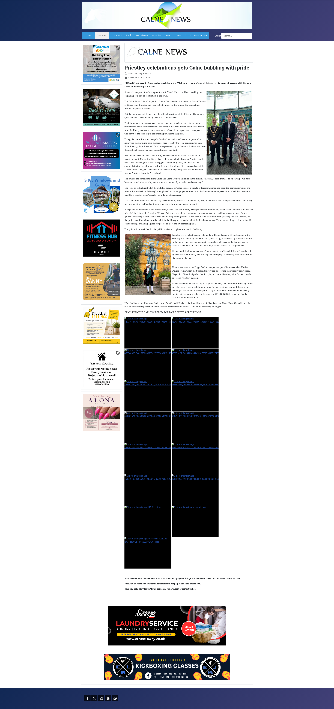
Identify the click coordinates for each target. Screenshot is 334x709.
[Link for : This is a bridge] (101, 150)
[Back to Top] (329, 704)
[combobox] (236, 36)
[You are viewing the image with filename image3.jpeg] (195, 521)
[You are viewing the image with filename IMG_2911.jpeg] (147, 521)
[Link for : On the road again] (101, 107)
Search (218, 36)
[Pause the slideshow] (112, 63)
